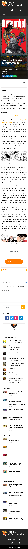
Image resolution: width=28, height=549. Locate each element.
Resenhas (9, 56)
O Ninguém (12, 368)
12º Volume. (17, 116)
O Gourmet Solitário (14, 471)
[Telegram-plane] (20, 10)
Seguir (14, 329)
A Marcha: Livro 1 (14, 447)
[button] (3, 76)
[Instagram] (16, 10)
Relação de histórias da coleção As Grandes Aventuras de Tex (15, 347)
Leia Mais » (11, 395)
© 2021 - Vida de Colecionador (14, 547)
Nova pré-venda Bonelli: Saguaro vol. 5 (15, 392)
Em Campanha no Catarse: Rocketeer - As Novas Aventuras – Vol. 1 (16, 380)
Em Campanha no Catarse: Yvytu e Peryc (16, 410)
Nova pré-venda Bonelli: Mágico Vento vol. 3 (15, 418)
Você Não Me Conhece (15, 455)
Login (25, 282)
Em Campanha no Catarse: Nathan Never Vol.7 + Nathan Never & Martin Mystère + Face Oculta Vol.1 (17, 402)
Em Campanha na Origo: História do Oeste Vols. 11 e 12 (17, 427)
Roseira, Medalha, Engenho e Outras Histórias (16, 439)
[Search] (23, 307)
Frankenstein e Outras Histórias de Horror (15, 463)
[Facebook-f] (8, 10)
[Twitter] (12, 10)
